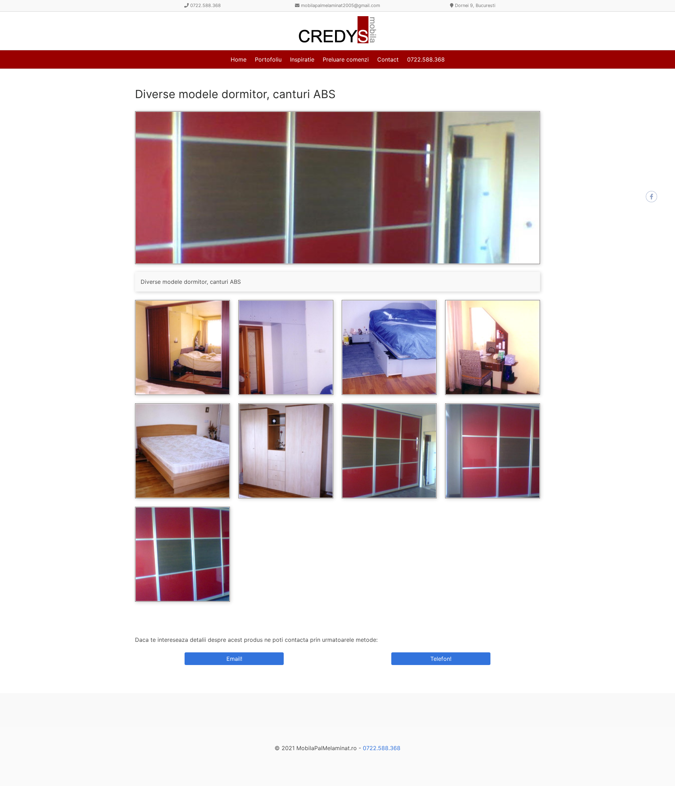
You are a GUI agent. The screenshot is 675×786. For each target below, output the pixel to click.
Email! (234, 658)
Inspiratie (302, 59)
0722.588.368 (426, 59)
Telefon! (440, 658)
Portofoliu (268, 59)
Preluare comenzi (346, 59)
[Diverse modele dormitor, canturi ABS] (337, 262)
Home (238, 59)
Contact (388, 59)
